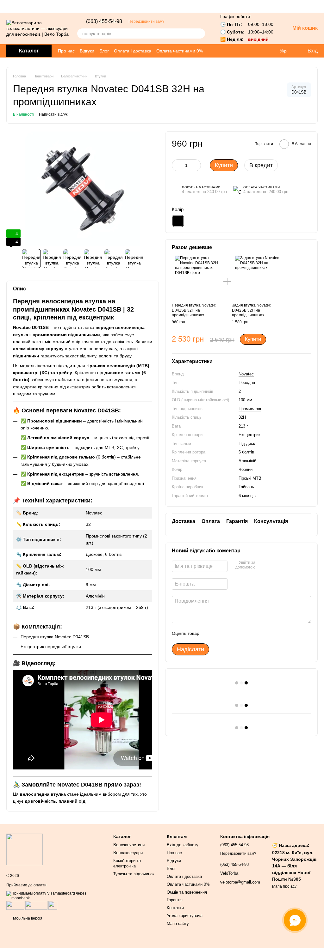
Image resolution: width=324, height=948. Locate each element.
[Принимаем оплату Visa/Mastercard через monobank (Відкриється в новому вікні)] (55, 895)
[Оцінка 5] (250, 633)
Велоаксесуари (128, 852)
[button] (319, 6)
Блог (104, 50)
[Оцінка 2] (220, 633)
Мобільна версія (27, 918)
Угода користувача (184, 915)
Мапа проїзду (284, 886)
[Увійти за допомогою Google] (262, 565)
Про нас (66, 50)
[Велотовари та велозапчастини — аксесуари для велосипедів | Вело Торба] (24, 849)
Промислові (250, 408)
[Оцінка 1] (210, 633)
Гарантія (175, 899)
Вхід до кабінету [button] (182, 844)
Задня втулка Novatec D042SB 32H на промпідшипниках (251, 310)
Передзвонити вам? (146, 21)
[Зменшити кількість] (176, 165)
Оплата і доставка (132, 50)
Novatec (246, 374)
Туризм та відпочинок (133, 874)
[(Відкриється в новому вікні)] (52, 905)
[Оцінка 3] (230, 633)
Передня (247, 382)
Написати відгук (53, 114)
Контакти (175, 907)
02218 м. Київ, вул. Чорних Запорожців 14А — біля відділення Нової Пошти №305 (294, 866)
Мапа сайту (178, 923)
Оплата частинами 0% (179, 50)
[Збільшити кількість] (196, 165)
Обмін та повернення (187, 892)
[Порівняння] (270, 51)
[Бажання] (257, 51)
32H (242, 417)
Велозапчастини (129, 844)
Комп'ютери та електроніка (127, 863)
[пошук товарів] (200, 33)
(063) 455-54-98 (104, 21)
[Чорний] (177, 221)
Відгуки (87, 50)
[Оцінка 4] (240, 633)
